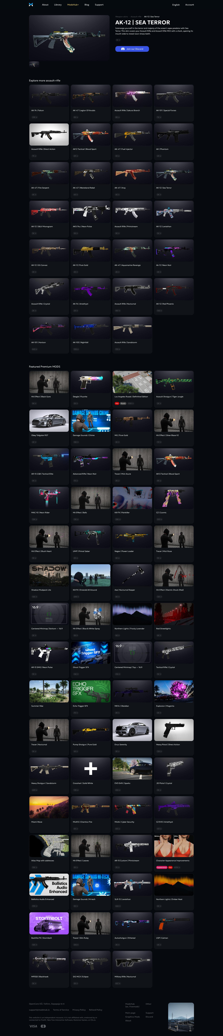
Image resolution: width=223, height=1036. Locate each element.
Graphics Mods (132, 1017)
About (45, 4)
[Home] (31, 5)
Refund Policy (95, 1010)
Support (99, 4)
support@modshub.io (39, 1010)
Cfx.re (92, 1020)
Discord (149, 1017)
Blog (87, 4)
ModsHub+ (73, 4)
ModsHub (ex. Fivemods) (132, 1005)
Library (58, 4)
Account (189, 4)
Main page (130, 1013)
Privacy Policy (79, 1010)
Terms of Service (61, 1010)
